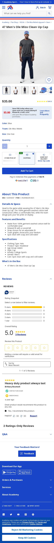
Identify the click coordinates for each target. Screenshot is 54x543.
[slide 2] (16, 90)
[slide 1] (6, 90)
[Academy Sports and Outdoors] (10, 7)
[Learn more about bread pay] (34, 180)
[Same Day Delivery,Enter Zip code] (44, 158)
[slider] (27, 57)
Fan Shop (14, 22)
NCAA (22, 22)
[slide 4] (34, 90)
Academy (5, 22)
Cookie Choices (36, 524)
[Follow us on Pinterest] (33, 514)
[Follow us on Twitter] (11, 514)
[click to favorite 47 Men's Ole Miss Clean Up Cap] (49, 80)
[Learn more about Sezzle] (21, 180)
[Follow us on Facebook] (3, 514)
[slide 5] (43, 90)
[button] (45, 113)
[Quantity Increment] (49, 146)
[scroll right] (48, 90)
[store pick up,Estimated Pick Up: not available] (10, 158)
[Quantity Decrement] (4, 146)
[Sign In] (37, 7)
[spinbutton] (27, 146)
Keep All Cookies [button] (27, 537)
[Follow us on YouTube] (18, 514)
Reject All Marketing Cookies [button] (27, 529)
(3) (51, 101)
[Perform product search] (49, 13)
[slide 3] (25, 90)
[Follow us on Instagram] (25, 514)
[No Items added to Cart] (50, 7)
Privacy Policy (28, 522)
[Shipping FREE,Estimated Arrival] (27, 158)
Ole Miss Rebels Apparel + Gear (38, 22)
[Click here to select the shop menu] (3, 7)
